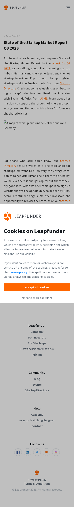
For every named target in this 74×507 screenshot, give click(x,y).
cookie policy (18, 272)
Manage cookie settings (37, 297)
